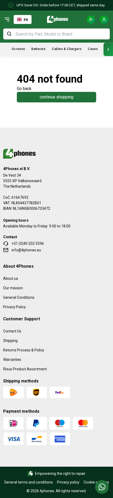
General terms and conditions (28, 482)
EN (26, 19)
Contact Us (12, 331)
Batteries (38, 49)
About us (10, 278)
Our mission (13, 288)
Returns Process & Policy (23, 350)
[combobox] (23, 19)
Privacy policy (68, 482)
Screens (18, 49)
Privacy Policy (14, 307)
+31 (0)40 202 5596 (28, 243)
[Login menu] (104, 19)
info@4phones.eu (26, 250)
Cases (93, 49)
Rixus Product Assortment (25, 369)
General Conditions (18, 297)
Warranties (12, 359)
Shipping (10, 340)
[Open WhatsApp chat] (102, 487)
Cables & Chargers (66, 49)
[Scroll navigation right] (108, 49)
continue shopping (56, 96)
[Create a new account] (91, 19)
